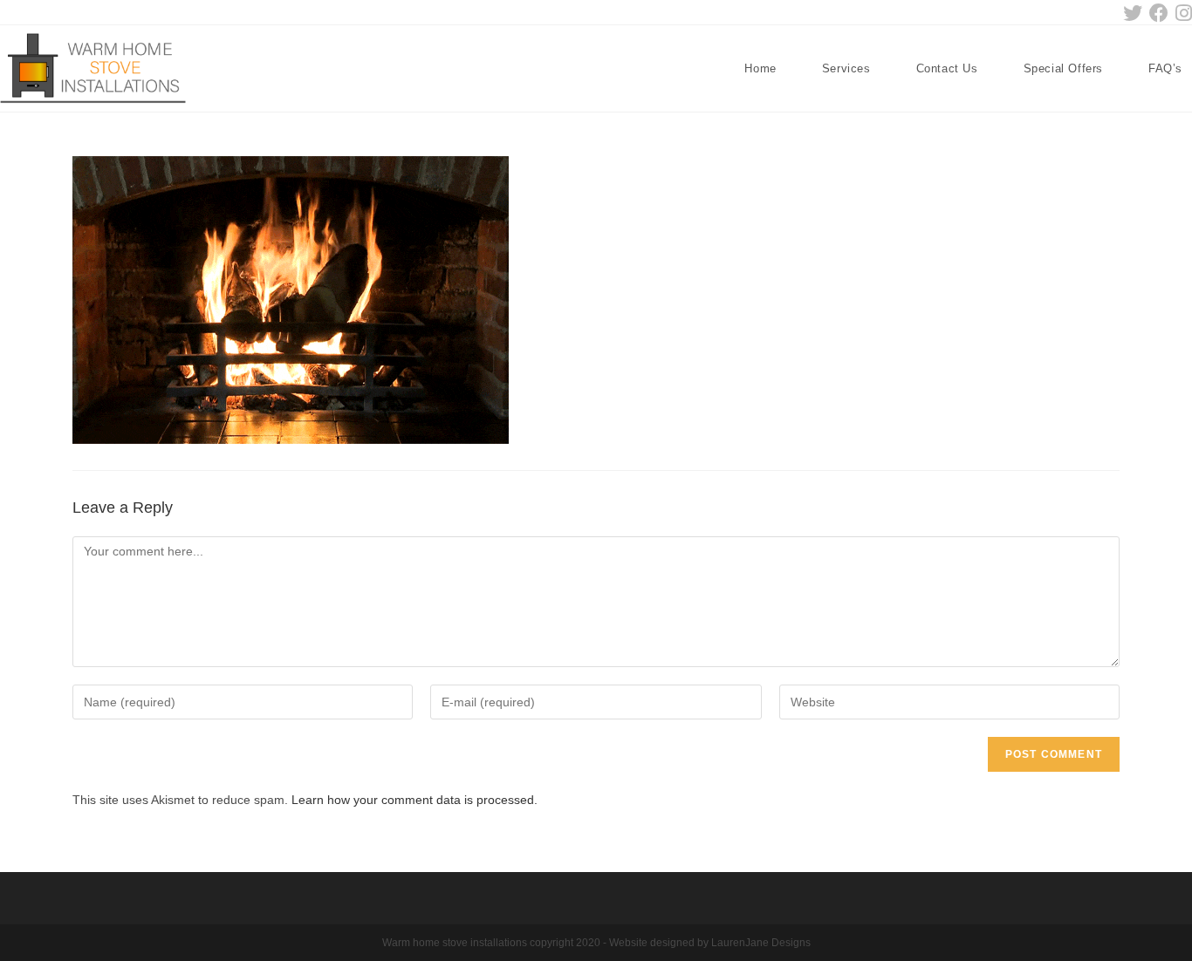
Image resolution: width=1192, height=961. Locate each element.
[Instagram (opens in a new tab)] (1182, 13)
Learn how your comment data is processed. (414, 800)
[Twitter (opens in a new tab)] (1133, 13)
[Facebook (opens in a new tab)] (1159, 13)
